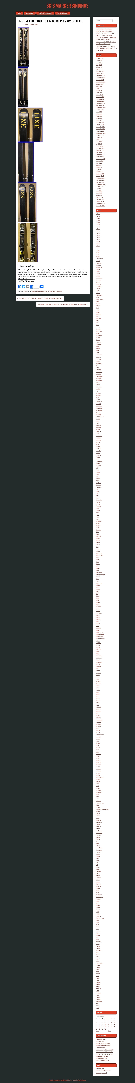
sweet (98, 888)
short (97, 818)
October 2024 (100, 105)
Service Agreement (63, 13)
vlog (97, 969)
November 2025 (100, 77)
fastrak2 (98, 466)
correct (98, 384)
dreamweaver (100, 416)
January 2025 (100, 99)
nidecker (98, 666)
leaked (98, 585)
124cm (98, 224)
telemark (98, 899)
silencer (98, 826)
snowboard (99, 848)
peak (97, 692)
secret (98, 807)
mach (97, 604)
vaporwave (99, 963)
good (97, 519)
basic (97, 301)
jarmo (98, 559)
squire (60, 291)
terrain (98, 901)
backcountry (99, 299)
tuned (98, 939)
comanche (99, 372)
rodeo (98, 788)
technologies (99, 897)
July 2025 (99, 86)
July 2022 (99, 163)
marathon (99, 613)
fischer (98, 478)
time (97, 920)
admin (36, 24)
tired (97, 924)
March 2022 (99, 171)
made (98, 609)
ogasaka (98, 673)
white (97, 991)
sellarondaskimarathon (102, 809)
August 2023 (99, 135)
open (97, 685)
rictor (97, 784)
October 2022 (100, 156)
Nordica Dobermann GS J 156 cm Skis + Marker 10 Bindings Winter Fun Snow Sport (106, 48)
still (97, 865)
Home (19, 13)
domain (98, 412)
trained (98, 933)
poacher (98, 711)
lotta (97, 600)
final (97, 470)
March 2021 (99, 197)
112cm (98, 220)
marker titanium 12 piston (103, 1043)
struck (98, 875)
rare (97, 749)
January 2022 (100, 176)
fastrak (98, 463)
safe (97, 796)
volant (98, 973)
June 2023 (99, 139)
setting (98, 816)
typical (98, 946)
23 (108, 1026)
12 (96, 1024)
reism (97, 758)
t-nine (98, 890)
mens (97, 626)
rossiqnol (98, 792)
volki (97, 978)
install (98, 551)
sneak (98, 845)
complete (98, 378)
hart (97, 532)
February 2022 (100, 174)
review (98, 773)
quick (97, 741)
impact (98, 545)
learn (97, 587)
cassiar (98, 350)
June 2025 (99, 88)
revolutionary (99, 777)
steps (97, 860)
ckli (97, 365)
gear (97, 515)
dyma (97, 423)
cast (97, 352)
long (97, 596)
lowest (98, 602)
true (97, 937)
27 (99, 1029)
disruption (99, 406)
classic (98, 367)
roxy (97, 794)
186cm (98, 241)
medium (98, 619)
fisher (97, 480)
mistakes (98, 643)
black (97, 316)
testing (98, 907)
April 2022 (99, 169)
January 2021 (100, 201)
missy (98, 641)
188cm (98, 244)
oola (97, 679)
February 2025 (100, 97)
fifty (97, 468)
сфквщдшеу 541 (100, 1039)
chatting (98, 359)
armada (98, 284)
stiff (97, 862)
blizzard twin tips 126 (102, 1056)
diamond (98, 399)
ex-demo (98, 448)
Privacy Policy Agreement (45, 13)
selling (98, 811)
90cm (97, 256)
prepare (98, 724)
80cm (97, 252)
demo (98, 391)
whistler (98, 988)
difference (99, 401)
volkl (97, 980)
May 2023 (99, 142)
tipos (97, 922)
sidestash (99, 822)
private (98, 730)
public (98, 739)
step (97, 858)
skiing (98, 839)
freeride (98, 502)
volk (97, 976)
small (97, 843)
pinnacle (98, 707)
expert (98, 453)
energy (98, 442)
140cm (98, 231)
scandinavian (100, 803)
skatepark (99, 831)
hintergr (98, 538)
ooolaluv (98, 683)
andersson (99, 278)
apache (98, 282)
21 (102, 1026)
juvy (97, 566)
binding (47, 291)
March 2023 (99, 146)
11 (114, 1022)
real (97, 752)
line (54, 291)
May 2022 (99, 167)
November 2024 (100, 103)
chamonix (99, 355)
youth (97, 1008)
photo (98, 698)
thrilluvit (98, 916)
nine (97, 668)
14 (102, 1024)
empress (98, 438)
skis (26, 291)
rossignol (98, 790)
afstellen (98, 265)
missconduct (99, 636)
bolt (97, 320)
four (97, 493)
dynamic (98, 425)
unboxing (98, 950)
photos (98, 702)
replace (98, 769)
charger (98, 357)
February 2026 (100, 71)
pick (97, 705)
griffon (98, 523)
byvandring (99, 342)
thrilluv (98, 914)
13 (99, 1024)
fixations (98, 483)
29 (105, 1029)
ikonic (98, 542)
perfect (98, 694)
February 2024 (100, 122)
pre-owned (99, 720)
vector (98, 965)
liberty (98, 589)
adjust (98, 261)
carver (98, 348)
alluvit (98, 269)
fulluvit (98, 510)
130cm (98, 229)
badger (42, 291)
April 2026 (99, 67)
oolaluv (98, 681)
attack (98, 293)
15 (105, 1024)
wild (97, 995)
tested (98, 905)
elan (97, 434)
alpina (98, 271)
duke (97, 421)
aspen (98, 288)
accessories (99, 258)
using (97, 959)
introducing (99, 553)
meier (98, 623)
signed (98, 824)
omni (97, 677)
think (97, 912)
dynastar (98, 427)
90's (97, 254)
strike (97, 873)
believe (98, 305)
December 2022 (100, 152)
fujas (97, 508)
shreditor (98, 820)
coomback (99, 380)
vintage (98, 967)
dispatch (98, 404)
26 (96, 1029)
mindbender (99, 632)
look (97, 598)
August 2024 (99, 110)
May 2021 (99, 193)
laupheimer (99, 583)
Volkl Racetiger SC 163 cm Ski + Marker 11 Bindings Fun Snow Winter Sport (40, 298)
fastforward (99, 461)
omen (98, 675)
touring (98, 931)
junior (98, 564)
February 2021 (100, 199)
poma (98, 713)
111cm (98, 218)
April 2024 (99, 118)
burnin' (98, 337)
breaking (98, 329)
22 (105, 1026)
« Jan (97, 1031)
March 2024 (99, 120)
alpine (98, 273)
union (98, 952)
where (98, 986)
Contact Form (29, 13)
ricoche (98, 781)
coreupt (98, 382)
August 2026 (99, 58)
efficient (98, 431)
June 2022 (99, 165)
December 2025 (100, 75)
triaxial (98, 935)
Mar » (109, 1031)
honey (50, 291)
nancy (98, 664)
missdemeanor (100, 638)
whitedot (98, 993)
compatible (99, 376)
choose (98, 361)
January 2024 (100, 124)
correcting (99, 387)
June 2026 (99, 63)
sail (97, 799)
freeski (98, 504)
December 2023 (100, 127)
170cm (98, 235)
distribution (99, 408)
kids (97, 570)
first (97, 476)
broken (98, 333)
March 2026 (99, 69)
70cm (97, 250)
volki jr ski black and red (102, 1060)
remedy (98, 760)
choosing (98, 363)
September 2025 (100, 82)
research (98, 771)
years (97, 1005)
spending (98, 852)
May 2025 (99, 90)
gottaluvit (98, 521)
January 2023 (100, 150)
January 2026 (100, 73)
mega (98, 621)
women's (98, 999)
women (98, 997)
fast (97, 459)
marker (98, 615)
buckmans (99, 335)
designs (98, 393)
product (98, 732)
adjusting (98, 263)
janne (98, 557)
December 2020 (100, 203)
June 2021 (99, 191)
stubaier (98, 877)
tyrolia (98, 948)
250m (98, 246)
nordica (98, 670)
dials (97, 397)
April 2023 (99, 144)
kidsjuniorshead (100, 574)
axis (97, 297)
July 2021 (99, 188)
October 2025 (100, 80)
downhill (98, 414)
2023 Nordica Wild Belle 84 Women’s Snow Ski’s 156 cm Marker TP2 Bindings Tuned (63, 304)
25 (114, 1026)
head (97, 534)
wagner (98, 982)
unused (98, 954)
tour (97, 929)
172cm (98, 237)
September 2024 (100, 107)
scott (97, 805)
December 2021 (100, 178)
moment (98, 645)
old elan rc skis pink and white (104, 1052)
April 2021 (99, 195)
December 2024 (100, 101)
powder (98, 717)
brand (98, 327)
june (97, 562)
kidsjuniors (99, 572)
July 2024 (99, 112)
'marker (33, 291)
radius (98, 747)
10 (111, 1022)
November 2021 (100, 180)
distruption (99, 410)
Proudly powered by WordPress (58, 1080)
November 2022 (100, 154)
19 (96, 1026)
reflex (97, 756)
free (97, 498)
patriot (98, 690)
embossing (99, 436)
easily (98, 429)
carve (97, 346)
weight (98, 984)
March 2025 (99, 95)
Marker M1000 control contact (104, 1054)
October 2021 (100, 182)
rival (97, 786)
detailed (98, 395)
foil (97, 489)
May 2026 (99, 65)
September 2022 (100, 159)
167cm (98, 233)
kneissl (98, 577)
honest (98, 540)
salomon (98, 801)
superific (98, 884)
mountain (98, 656)
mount (98, 653)
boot (97, 323)
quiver (98, 743)
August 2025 (99, 84)
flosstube (98, 487)
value (97, 961)
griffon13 (98, 525)
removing (98, 762)
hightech (98, 536)
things (98, 910)
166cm (38, 291)
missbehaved (100, 634)
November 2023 (100, 129)
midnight (98, 628)
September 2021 (100, 184)
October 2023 (100, 131)
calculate (98, 344)
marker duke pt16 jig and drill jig (105, 1050)
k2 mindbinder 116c (101, 1058)
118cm (98, 222)
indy (97, 547)
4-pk (97, 248)
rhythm (98, 779)
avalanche (99, 295)
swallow (98, 886)
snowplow (99, 850)
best (97, 308)
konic (97, 581)
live (97, 594)
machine (98, 606)
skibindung (99, 833)
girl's (97, 517)
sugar (98, 880)
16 (108, 1024)
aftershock (99, 267)
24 (111, 1026)
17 (111, 1024)
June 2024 (99, 114)
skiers (98, 837)
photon (98, 700)
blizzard (98, 318)
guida (98, 527)
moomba (98, 649)
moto (97, 651)
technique (99, 894)
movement (99, 662)
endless (98, 440)
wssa (97, 1003)
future (98, 512)
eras (97, 444)
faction (98, 457)
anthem (98, 280)
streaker (98, 871)
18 (114, 1024)
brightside (99, 331)
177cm (98, 239)
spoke (98, 854)
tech (97, 892)
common (98, 374)
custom (98, 389)
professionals (100, 734)
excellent (98, 451)
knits (97, 579)
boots (97, 325)
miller (97, 630)
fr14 (97, 495)
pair (97, 688)
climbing (98, 369)
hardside (98, 530)
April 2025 (99, 92)
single (98, 828)
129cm (98, 227)
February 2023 (100, 148)
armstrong (99, 286)
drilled (98, 419)
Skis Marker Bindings (67, 5)
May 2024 (99, 116)
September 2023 (100, 133)
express (98, 455)
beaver (98, 303)
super (98, 882)
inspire (98, 549)
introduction (99, 555)
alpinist (98, 276)
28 (102, 1029)
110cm (98, 216)
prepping (98, 726)
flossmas (98, 485)
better (98, 310)
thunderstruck (100, 918)
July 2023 (99, 137)
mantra (98, 611)
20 (99, 1026)
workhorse (99, 1001)
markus (98, 617)
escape (98, 446)
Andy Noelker (82, 1080)
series (98, 813)
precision (98, 722)
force (97, 491)
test (97, 903)
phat (97, 696)
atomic (98, 290)
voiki (97, 971)
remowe (98, 764)
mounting (98, 658)
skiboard (98, 835)
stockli (98, 869)
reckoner (98, 754)
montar (98, 647)
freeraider (99, 500)
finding (98, 472)
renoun (98, 766)
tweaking (98, 941)
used (97, 956)
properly (98, 737)
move (97, 660)
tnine (97, 927)
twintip (98, 944)
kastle (98, 568)
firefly (97, 474)
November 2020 (100, 206)
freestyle (98, 506)
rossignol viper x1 (101, 1041)
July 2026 (99, 60)
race (97, 745)
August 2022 (99, 161)
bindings (98, 314)
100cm (98, 214)
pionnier (98, 709)
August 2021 (99, 186)
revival (98, 775)
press (97, 728)
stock (97, 867)
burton (98, 340)
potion (98, 715)
